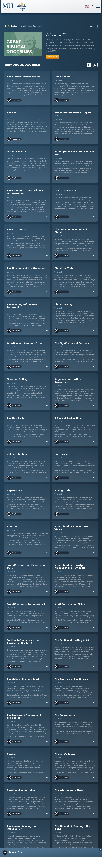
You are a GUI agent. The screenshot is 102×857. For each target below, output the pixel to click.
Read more (52, 56)
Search (92, 26)
